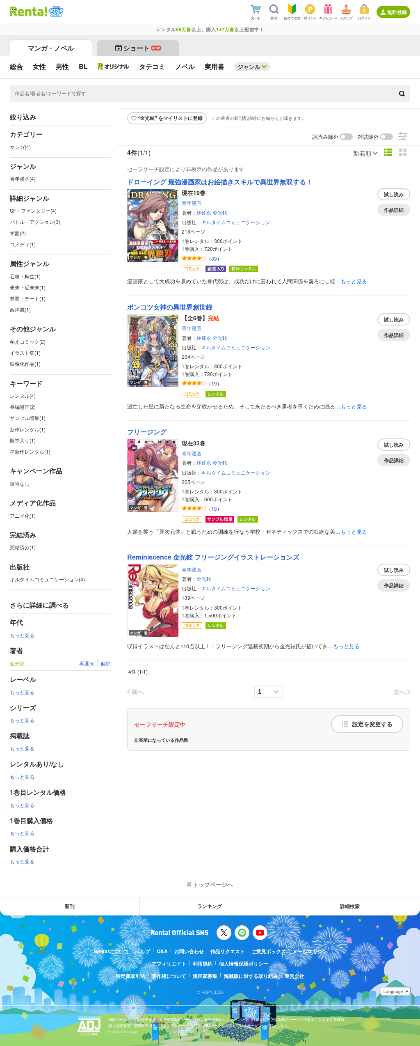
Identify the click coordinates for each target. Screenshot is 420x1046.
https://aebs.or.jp (122, 1031)
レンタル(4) (23, 395)
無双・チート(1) (28, 298)
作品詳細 (394, 209)
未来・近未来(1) (28, 287)
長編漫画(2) (23, 406)
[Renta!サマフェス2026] (55, 11)
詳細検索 (350, 906)
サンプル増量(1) (28, 417)
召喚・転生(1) (25, 276)
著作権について (169, 975)
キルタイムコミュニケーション (235, 221)
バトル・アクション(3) (35, 221)
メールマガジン (309, 951)
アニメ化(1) (23, 515)
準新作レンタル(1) (30, 451)
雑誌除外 (368, 137)
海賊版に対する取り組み (251, 975)
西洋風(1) (20, 309)
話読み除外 (325, 137)
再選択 (86, 663)
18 (214, 508)
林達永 (203, 212)
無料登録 (397, 12)
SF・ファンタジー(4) (33, 210)
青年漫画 (191, 202)
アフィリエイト (169, 963)
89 (214, 258)
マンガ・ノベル (51, 48)
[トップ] (28, 11)
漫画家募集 (205, 975)
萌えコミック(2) (28, 341)
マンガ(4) (20, 146)
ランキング (209, 906)
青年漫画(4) (23, 178)
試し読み (394, 194)
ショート (141, 48)
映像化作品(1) (25, 363)
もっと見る (22, 634)
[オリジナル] (113, 66)
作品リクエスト (227, 951)
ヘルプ (142, 951)
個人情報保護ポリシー (243, 963)
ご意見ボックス (268, 951)
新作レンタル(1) (28, 429)
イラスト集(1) (25, 352)
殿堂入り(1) (23, 440)
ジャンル (248, 66)
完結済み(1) (23, 547)
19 (214, 383)
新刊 (70, 906)
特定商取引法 (130, 975)
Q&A (162, 951)
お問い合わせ (189, 951)
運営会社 (294, 975)
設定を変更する (372, 724)
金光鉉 (219, 212)
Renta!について (111, 951)
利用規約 (202, 963)
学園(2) (18, 232)
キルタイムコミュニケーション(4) (47, 579)
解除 (106, 663)
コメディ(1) (23, 244)
